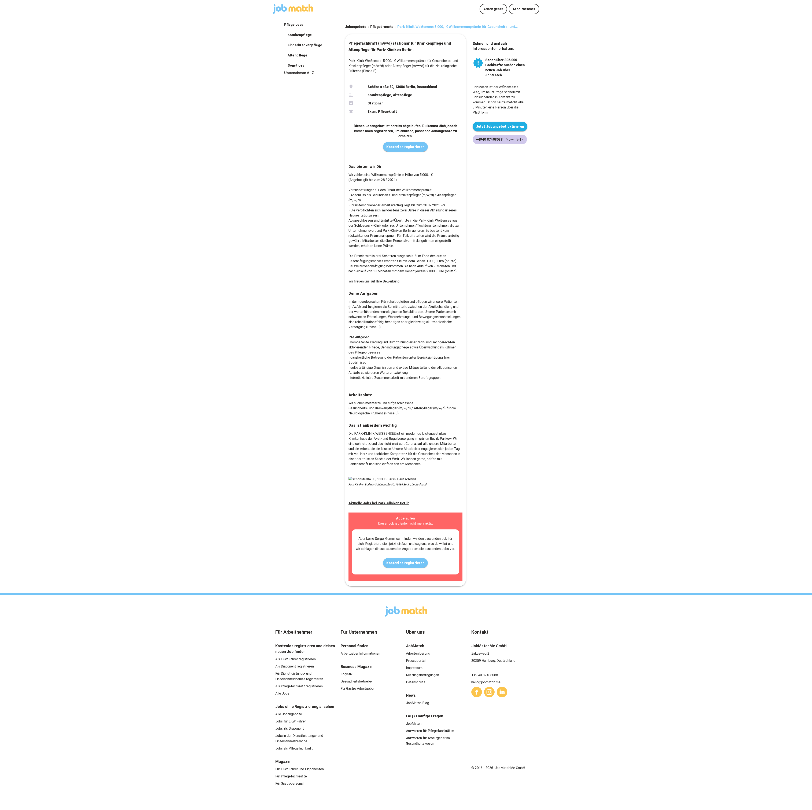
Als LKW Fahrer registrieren (295, 659)
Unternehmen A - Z (299, 73)
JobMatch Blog (417, 703)
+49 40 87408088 (484, 675)
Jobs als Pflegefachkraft (294, 748)
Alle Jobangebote (288, 714)
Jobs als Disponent (289, 728)
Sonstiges (296, 65)
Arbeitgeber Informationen (360, 653)
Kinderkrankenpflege (305, 45)
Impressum (414, 668)
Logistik (347, 674)
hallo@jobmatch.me (486, 682)
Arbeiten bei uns (418, 653)
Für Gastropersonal (289, 783)
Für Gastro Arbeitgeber (358, 689)
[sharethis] (476, 692)
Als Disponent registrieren (294, 666)
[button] (314, 35)
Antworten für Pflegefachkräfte (430, 731)
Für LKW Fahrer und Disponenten (299, 769)
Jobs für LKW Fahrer (290, 721)
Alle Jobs (282, 693)
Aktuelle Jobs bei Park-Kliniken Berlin (378, 503)
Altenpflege (297, 55)
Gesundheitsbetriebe (356, 681)
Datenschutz (415, 682)
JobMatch (413, 724)
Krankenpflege (300, 35)
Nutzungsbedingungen (422, 675)
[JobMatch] (293, 9)
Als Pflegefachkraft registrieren (299, 686)
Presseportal (415, 661)
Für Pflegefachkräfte (291, 776)
